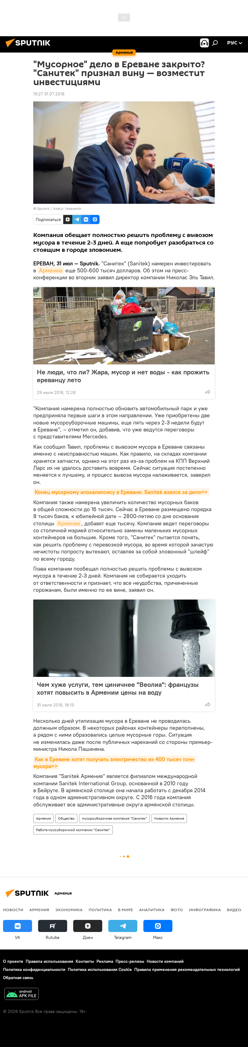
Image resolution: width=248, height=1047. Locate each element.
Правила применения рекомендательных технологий (187, 969)
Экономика (69, 909)
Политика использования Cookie (100, 969)
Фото (177, 909)
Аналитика (152, 909)
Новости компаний (165, 961)
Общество (66, 818)
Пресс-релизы (130, 961)
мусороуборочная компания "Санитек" (114, 818)
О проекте (13, 961)
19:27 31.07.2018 (48, 94)
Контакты (85, 961)
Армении (68, 523)
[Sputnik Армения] (29, 48)
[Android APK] (21, 994)
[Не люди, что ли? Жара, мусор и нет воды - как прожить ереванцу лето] (124, 325)
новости (13, 909)
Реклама (104, 961)
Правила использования (49, 961)
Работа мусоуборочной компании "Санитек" (73, 830)
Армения (43, 818)
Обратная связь (18, 977)
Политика (100, 909)
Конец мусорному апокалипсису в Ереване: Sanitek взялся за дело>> (121, 491)
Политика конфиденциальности (34, 969)
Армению (50, 270)
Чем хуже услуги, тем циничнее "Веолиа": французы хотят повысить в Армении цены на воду (118, 688)
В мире (125, 909)
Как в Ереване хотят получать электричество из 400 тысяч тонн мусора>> (114, 763)
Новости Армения (169, 818)
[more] (208, 392)
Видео (234, 909)
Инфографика (205, 909)
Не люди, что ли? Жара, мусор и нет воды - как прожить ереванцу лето (123, 376)
